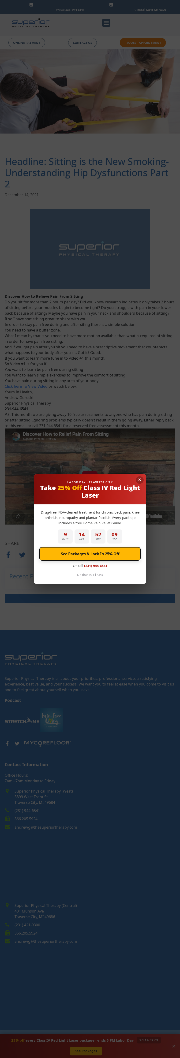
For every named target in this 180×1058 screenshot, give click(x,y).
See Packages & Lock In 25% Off (90, 553)
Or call (90, 565)
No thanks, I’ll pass (90, 575)
